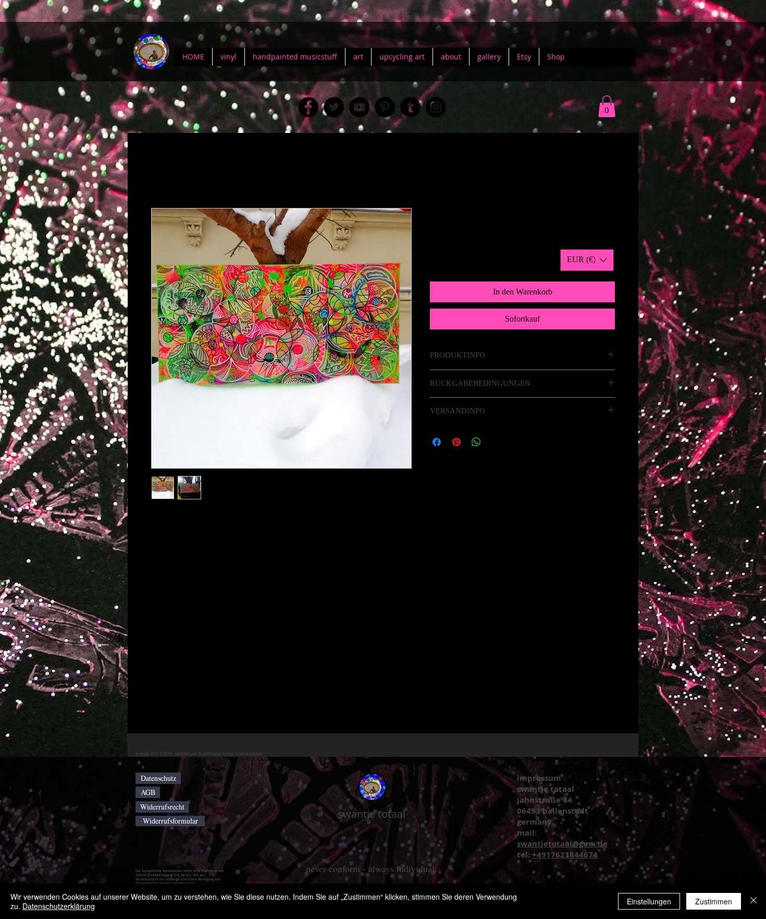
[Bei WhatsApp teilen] (476, 442)
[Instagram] (436, 107)
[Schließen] (753, 901)
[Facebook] (308, 107)
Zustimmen (713, 901)
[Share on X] (496, 442)
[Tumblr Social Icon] (410, 107)
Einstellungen (649, 901)
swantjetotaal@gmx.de (562, 843)
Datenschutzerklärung (58, 906)
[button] (607, 106)
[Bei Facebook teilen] (436, 442)
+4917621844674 (565, 854)
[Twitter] (334, 107)
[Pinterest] (385, 107)
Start (158, 170)
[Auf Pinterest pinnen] (456, 442)
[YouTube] (359, 107)
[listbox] (587, 260)
